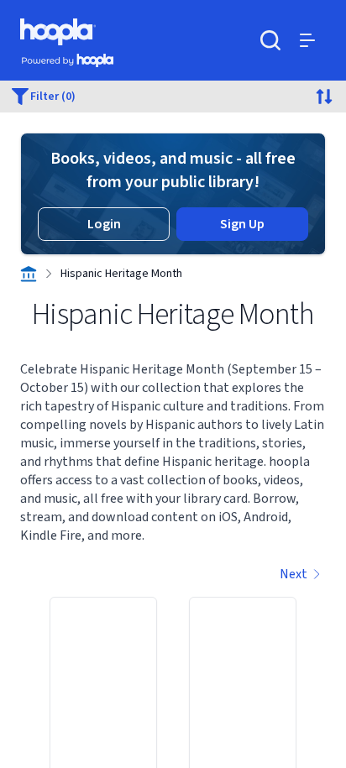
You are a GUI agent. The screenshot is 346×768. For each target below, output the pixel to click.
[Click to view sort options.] (324, 96)
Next (293, 574)
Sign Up (242, 224)
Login (104, 224)
